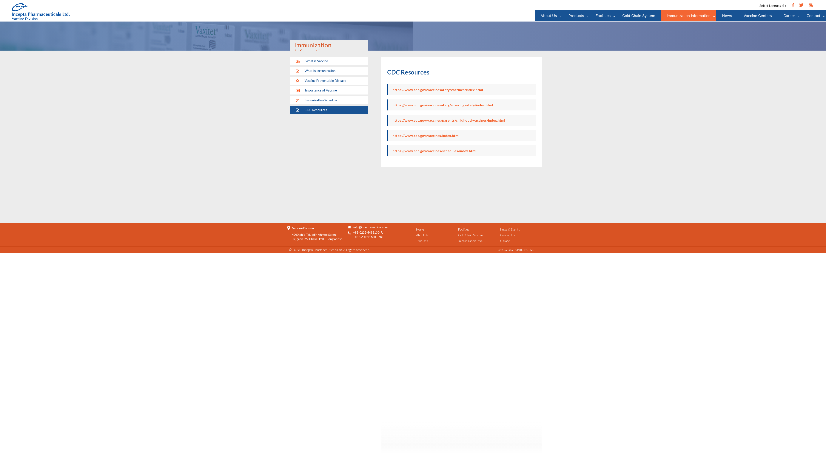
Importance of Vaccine (321, 90)
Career (789, 16)
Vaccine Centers (758, 16)
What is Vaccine (316, 61)
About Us (549, 16)
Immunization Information (688, 16)
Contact (813, 16)
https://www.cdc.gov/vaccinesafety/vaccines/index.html (438, 90)
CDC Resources (316, 110)
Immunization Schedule (321, 100)
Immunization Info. (470, 241)
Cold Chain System (638, 16)
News (727, 16)
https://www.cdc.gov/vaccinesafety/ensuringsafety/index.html (443, 105)
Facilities (603, 16)
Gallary (505, 241)
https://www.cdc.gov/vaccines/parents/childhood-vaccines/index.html (449, 120)
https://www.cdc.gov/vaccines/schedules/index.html (434, 151)
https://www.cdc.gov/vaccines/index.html (426, 135)
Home (420, 229)
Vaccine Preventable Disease (325, 80)
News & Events (510, 229)
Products (576, 16)
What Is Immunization (320, 71)
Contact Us (507, 235)
